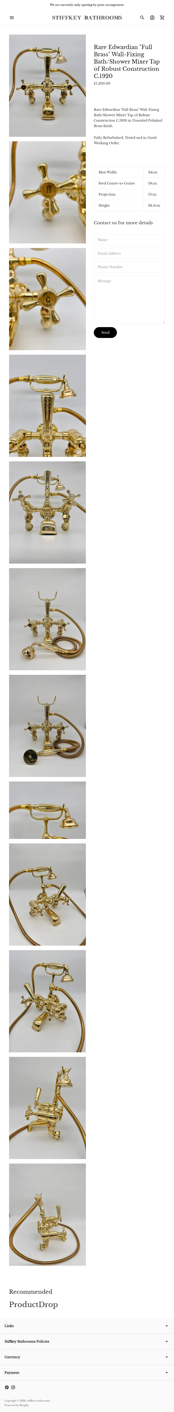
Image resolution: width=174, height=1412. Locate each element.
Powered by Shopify (17, 1405)
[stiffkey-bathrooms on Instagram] (13, 1387)
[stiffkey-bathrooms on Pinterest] (7, 1387)
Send (105, 333)
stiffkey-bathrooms (38, 1400)
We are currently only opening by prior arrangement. (87, 5)
